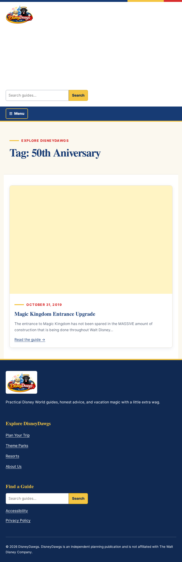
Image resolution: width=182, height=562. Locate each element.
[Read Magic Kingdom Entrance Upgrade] (91, 240)
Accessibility (17, 510)
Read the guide (29, 339)
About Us (14, 466)
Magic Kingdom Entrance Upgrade (54, 314)
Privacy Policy (18, 520)
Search (78, 95)
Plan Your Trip (18, 435)
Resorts (12, 456)
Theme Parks (17, 445)
